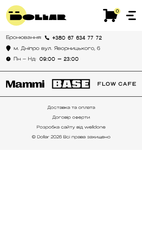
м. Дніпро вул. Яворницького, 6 (57, 48)
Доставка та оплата (71, 107)
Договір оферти (71, 117)
